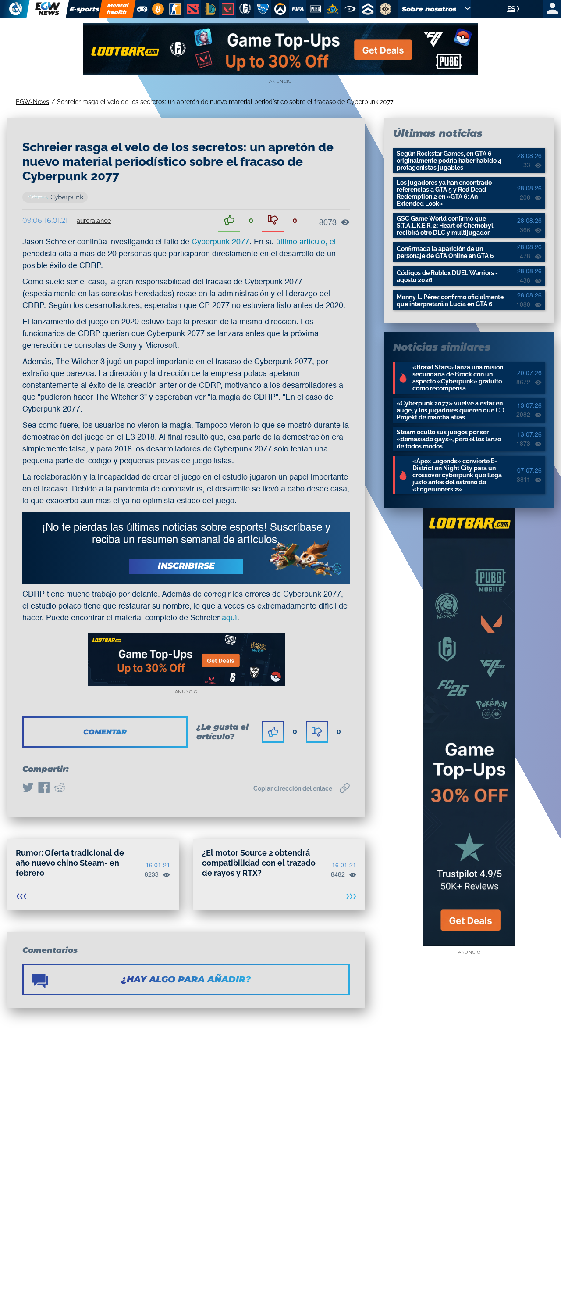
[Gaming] (142, 9)
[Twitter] (28, 788)
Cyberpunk (66, 197)
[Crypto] (156, 9)
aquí (229, 618)
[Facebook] (44, 788)
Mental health (117, 8)
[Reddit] (59, 788)
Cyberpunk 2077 (220, 242)
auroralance (94, 220)
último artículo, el (306, 242)
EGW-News (32, 101)
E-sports (84, 9)
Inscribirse (186, 566)
